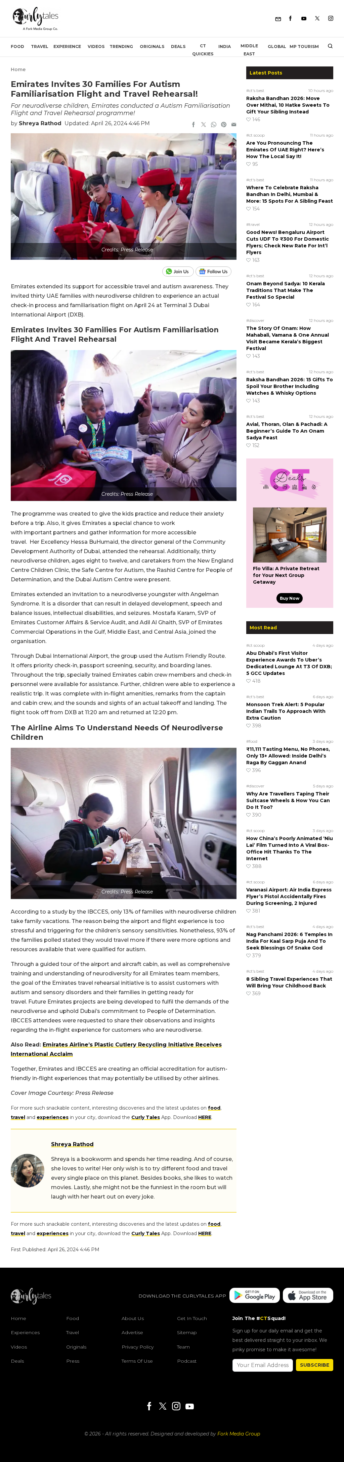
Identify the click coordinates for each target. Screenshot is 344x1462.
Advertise (132, 1332)
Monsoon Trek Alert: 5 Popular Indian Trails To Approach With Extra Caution (286, 711)
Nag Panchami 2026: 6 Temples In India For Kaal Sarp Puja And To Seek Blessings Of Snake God (289, 941)
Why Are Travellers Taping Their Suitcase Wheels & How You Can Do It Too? (288, 800)
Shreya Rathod (40, 123)
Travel (39, 46)
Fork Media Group (238, 1434)
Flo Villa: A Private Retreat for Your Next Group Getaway (286, 575)
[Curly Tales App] (254, 1296)
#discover (255, 320)
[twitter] (203, 125)
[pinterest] (223, 125)
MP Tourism (304, 46)
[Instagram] (330, 18)
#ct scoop (255, 135)
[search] (327, 46)
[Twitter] (317, 18)
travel (18, 1117)
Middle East (249, 49)
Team (183, 1347)
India (224, 46)
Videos (96, 46)
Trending (121, 46)
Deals (178, 46)
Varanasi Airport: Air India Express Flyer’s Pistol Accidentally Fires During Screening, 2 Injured (289, 896)
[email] (233, 125)
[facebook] (193, 125)
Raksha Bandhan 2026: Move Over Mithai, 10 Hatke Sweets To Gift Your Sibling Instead (288, 105)
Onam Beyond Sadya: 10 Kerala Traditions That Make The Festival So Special (285, 290)
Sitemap (187, 1332)
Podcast (187, 1361)
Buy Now (289, 598)
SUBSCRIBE (314, 1365)
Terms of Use (137, 1361)
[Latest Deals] (289, 499)
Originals (152, 46)
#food (251, 741)
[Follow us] (216, 271)
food (214, 1108)
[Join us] (179, 271)
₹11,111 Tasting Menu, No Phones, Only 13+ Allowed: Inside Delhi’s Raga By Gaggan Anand (288, 756)
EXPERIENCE (67, 46)
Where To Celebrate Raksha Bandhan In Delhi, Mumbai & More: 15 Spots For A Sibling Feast (289, 194)
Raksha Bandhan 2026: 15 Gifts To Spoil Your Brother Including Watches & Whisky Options (289, 386)
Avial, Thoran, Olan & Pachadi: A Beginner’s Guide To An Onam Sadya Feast (287, 431)
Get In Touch (192, 1318)
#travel (253, 224)
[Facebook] (290, 18)
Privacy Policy (138, 1347)
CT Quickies (202, 49)
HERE (204, 1117)
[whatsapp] (213, 125)
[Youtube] (303, 18)
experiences (53, 1117)
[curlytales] (31, 1303)
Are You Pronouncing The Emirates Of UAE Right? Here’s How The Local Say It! (285, 149)
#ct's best (255, 90)
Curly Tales (145, 1117)
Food (17, 46)
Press (72, 1361)
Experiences (25, 1332)
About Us (133, 1318)
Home (18, 69)
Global (277, 46)
